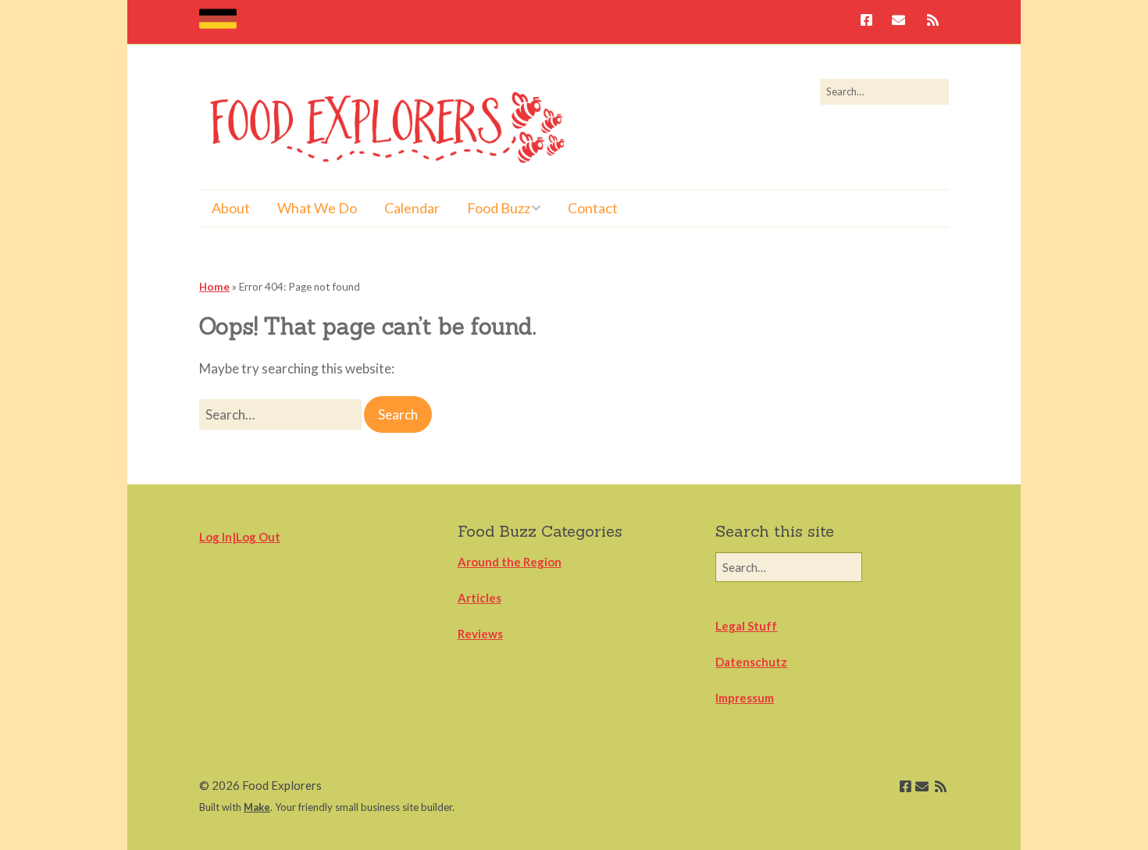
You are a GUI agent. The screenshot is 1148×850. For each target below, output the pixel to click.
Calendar (412, 207)
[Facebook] (870, 21)
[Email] (898, 21)
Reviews (480, 634)
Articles (479, 598)
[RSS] (933, 21)
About (231, 207)
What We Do (317, 207)
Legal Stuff (746, 626)
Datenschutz (751, 662)
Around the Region (510, 562)
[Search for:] (884, 91)
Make (257, 807)
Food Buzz (498, 207)
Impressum (744, 698)
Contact (593, 207)
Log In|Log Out (239, 537)
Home (214, 286)
